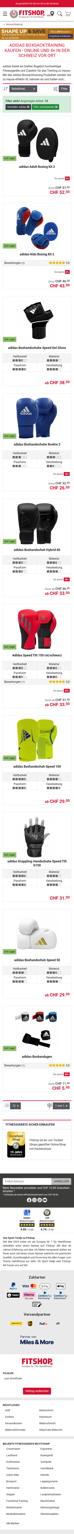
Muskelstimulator (16, 1514)
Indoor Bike (12, 1474)
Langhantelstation (50, 1494)
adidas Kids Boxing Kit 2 (37, 254)
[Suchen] (59, 14)
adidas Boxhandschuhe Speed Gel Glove (37, 348)
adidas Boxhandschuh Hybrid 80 (37, 550)
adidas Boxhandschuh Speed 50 (37, 960)
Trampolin (46, 1461)
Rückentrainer (14, 1507)
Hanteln (44, 1474)
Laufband (11, 1455)
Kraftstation (13, 1461)
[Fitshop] (27, 14)
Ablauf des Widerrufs (50, 1429)
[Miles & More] (37, 1339)
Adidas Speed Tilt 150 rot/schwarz (37, 655)
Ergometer (46, 1448)
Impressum (45, 1416)
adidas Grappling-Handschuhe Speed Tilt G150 (37, 863)
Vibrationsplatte (49, 1514)
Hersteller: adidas (17, 106)
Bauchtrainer (47, 1501)
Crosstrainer (13, 1448)
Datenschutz (46, 1410)
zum (13, 1378)
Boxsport (11, 1481)
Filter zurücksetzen (44, 106)
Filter (64, 88)
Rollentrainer (47, 1488)
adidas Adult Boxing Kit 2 (37, 167)
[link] (16, 1144)
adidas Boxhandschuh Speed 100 (37, 766)
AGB (7, 1410)
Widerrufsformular (15, 1429)
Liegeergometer (49, 1481)
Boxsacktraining (14, 24)
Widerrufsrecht (47, 1423)
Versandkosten (13, 1423)
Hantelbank (46, 1468)
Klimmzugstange (49, 1507)
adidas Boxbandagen (37, 1056)
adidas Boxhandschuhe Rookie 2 (37, 444)
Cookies (9, 1416)
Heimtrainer (12, 1488)
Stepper (10, 1494)
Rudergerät (46, 1455)
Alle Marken (12, 1523)
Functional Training (17, 1501)
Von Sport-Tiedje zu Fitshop (19, 1238)
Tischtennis (12, 1468)
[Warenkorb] (69, 14)
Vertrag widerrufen (37, 1391)
